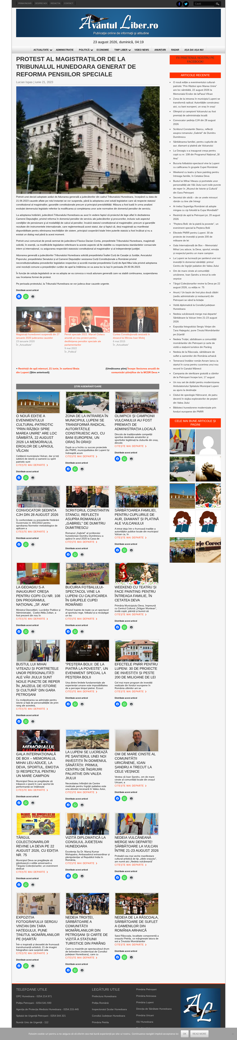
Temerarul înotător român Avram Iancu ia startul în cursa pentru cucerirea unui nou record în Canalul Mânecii (195, 364)
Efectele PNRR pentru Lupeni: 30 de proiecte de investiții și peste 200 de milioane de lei (193, 236)
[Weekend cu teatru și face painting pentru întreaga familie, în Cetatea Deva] (208, 496)
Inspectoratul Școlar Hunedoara (109, 1009)
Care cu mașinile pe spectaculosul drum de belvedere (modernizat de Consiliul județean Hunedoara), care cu (87, 951)
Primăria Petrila (100, 1022)
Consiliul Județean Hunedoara (108, 1015)
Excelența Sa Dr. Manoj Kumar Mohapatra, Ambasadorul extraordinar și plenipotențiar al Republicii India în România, (87, 855)
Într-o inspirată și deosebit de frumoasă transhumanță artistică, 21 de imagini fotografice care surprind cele (37, 947)
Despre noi (41, 3)
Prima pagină (24, 3)
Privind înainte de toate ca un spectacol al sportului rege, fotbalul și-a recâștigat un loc (87, 612)
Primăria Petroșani (146, 989)
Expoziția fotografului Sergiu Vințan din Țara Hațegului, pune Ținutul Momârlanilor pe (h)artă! (196, 330)
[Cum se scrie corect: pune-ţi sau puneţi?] (182, 523)
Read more (199, 1034)
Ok (184, 1034)
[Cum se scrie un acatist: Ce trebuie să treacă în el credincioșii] (208, 469)
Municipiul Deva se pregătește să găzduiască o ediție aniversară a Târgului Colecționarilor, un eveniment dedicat (37, 864)
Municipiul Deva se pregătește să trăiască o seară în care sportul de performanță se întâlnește (35, 784)
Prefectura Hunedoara (104, 996)
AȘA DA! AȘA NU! (194, 50)
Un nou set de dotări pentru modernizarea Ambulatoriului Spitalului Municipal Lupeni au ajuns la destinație (196, 386)
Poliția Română (100, 1002)
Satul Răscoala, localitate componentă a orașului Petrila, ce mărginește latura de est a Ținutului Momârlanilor (137, 938)
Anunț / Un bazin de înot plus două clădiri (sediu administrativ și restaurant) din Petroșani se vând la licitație (195, 296)
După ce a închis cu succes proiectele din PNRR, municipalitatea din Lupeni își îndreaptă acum (87, 450)
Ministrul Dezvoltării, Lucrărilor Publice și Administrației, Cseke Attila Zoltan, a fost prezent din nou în (38, 612)
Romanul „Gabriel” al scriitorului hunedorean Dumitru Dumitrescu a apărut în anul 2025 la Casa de (84, 536)
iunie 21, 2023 (44, 82)
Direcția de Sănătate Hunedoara (154, 1008)
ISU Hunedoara (144, 1021)
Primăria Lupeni (145, 1002)
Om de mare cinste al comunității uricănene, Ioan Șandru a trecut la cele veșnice (194, 274)
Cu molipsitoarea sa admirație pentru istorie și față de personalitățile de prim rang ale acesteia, (37, 703)
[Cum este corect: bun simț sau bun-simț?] (208, 550)
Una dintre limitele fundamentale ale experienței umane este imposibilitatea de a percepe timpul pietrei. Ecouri (86, 685)
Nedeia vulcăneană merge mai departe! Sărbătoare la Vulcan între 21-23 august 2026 (195, 317)
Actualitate (41, 50)
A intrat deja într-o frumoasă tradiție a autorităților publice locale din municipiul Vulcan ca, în (136, 531)
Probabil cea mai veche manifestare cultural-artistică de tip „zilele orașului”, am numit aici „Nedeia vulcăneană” (136, 859)
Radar (175, 50)
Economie (103, 50)
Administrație (65, 50)
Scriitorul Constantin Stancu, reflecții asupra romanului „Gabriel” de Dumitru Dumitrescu (194, 133)
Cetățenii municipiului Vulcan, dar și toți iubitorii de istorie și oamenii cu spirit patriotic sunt (37, 459)
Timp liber (120, 50)
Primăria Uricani (145, 1015)
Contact (68, 3)
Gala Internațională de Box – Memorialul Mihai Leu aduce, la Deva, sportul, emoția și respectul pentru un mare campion (196, 249)
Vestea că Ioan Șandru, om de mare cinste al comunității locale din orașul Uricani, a (135, 779)
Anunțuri (160, 50)
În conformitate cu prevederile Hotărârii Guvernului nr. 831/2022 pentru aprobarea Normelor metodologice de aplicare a (37, 524)
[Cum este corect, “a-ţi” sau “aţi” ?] (208, 442)
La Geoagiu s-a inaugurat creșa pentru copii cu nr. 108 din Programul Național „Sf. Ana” (196, 154)
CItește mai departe (30, 465)
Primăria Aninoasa (146, 996)
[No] (232, 1034)
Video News (141, 50)
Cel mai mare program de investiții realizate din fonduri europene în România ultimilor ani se (133, 685)
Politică (84, 50)
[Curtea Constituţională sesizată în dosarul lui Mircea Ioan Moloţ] (135, 320)
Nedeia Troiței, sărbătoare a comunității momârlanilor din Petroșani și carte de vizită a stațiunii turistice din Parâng (194, 343)
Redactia (55, 3)
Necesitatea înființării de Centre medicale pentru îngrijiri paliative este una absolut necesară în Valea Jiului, (85, 786)
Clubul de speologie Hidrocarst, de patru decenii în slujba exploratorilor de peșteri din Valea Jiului (195, 399)
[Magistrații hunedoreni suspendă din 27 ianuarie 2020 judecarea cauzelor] (38, 320)
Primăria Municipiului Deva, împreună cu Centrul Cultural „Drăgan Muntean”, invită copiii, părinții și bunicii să (136, 608)
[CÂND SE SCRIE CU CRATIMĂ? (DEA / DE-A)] (208, 523)
